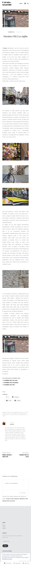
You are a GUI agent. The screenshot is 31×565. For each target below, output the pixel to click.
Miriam (3, 525)
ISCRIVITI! (4, 533)
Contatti (4, 528)
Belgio (18, 412)
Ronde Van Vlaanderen (20, 414)
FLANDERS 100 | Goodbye (11, 382)
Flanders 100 (11, 32)
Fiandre (8, 413)
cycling (4, 413)
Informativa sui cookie (7, 558)
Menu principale (25, 3)
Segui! (5, 545)
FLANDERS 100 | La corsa (10, 380)
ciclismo (26, 412)
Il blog (3, 526)
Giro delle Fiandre (21, 413)
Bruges (21, 412)
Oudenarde (5, 414)
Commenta (23, 492)
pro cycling (11, 414)
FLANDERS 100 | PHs (9, 385)
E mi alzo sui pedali (6, 3)
